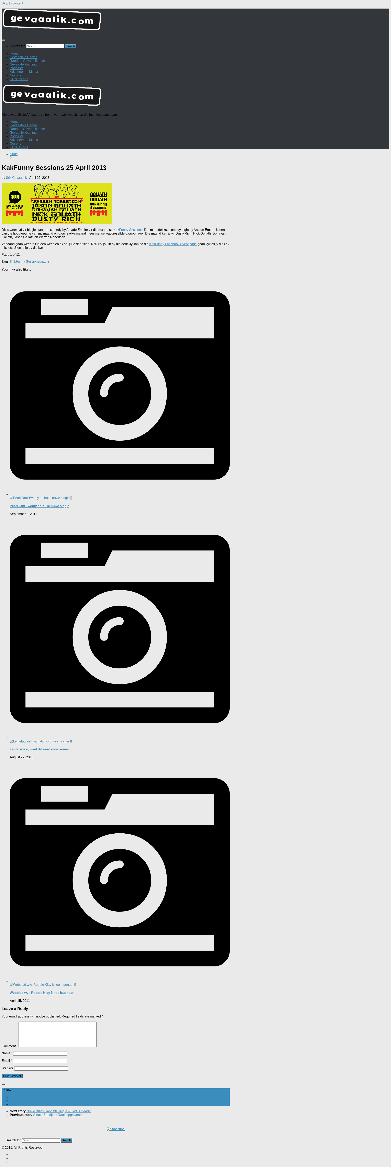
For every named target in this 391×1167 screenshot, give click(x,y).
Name (7, 1053)
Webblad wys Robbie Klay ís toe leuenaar (42, 993)
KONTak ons (19, 79)
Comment (10, 1046)
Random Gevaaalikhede (27, 60)
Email (7, 1060)
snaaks (44, 261)
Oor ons (15, 75)
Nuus (14, 154)
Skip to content (12, 3)
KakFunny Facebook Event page (173, 244)
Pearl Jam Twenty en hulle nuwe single (39, 506)
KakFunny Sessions (128, 229)
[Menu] (3, 40)
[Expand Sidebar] (3, 1084)
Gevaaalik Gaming (23, 64)
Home (14, 53)
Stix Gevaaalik (16, 177)
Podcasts (16, 68)
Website (7, 1068)
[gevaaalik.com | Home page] (195, 21)
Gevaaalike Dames (23, 57)
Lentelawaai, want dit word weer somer (39, 749)
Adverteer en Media (24, 71)
